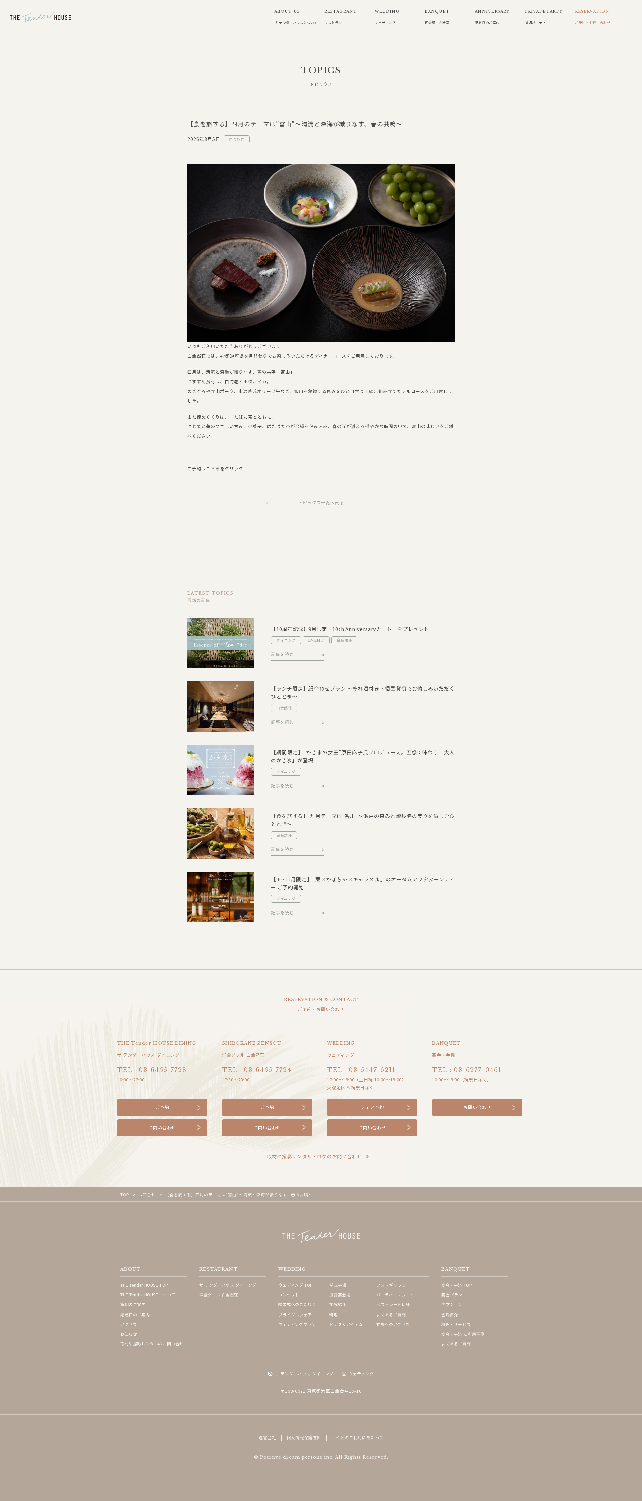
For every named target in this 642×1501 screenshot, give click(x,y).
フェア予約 (372, 1107)
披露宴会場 (339, 1294)
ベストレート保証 (393, 1304)
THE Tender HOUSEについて (147, 1294)
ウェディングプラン (297, 1324)
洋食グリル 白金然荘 (218, 1294)
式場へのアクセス (393, 1324)
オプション (451, 1304)
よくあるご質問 (391, 1314)
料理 (333, 1314)
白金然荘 (236, 139)
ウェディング (361, 1373)
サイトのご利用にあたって (358, 1437)
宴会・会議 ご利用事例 (463, 1334)
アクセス (128, 1324)
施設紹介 (337, 1304)
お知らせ (128, 1334)
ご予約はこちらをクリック (215, 468)
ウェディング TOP (295, 1285)
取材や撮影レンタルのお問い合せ (152, 1343)
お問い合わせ (162, 1127)
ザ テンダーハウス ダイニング (227, 1285)
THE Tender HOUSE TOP (144, 1285)
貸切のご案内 (133, 1304)
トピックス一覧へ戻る (321, 503)
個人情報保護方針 (304, 1437)
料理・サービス (456, 1324)
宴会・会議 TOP (456, 1285)
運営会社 (267, 1437)
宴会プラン (451, 1294)
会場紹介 (449, 1314)
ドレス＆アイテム (346, 1324)
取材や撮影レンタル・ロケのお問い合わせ (314, 1157)
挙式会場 (337, 1285)
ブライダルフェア (295, 1314)
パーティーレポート (395, 1294)
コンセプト (288, 1294)
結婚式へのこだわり (297, 1304)
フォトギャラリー (393, 1285)
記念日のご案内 (135, 1314)
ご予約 (162, 1107)
